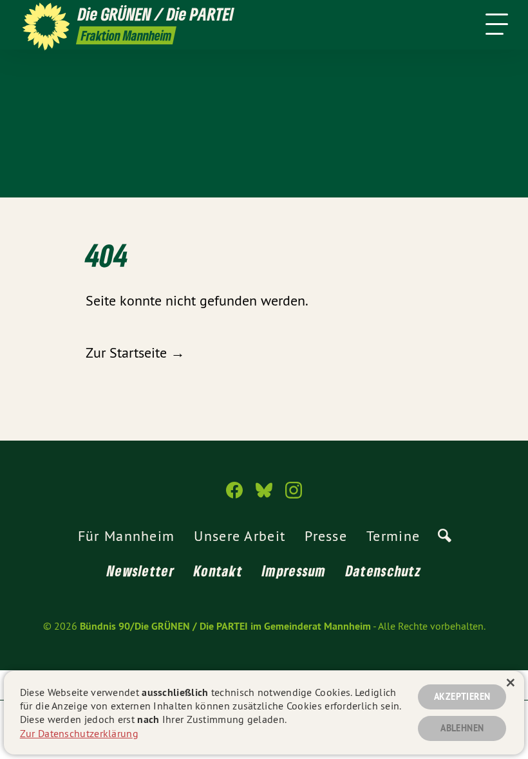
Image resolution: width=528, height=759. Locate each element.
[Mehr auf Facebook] (234, 495)
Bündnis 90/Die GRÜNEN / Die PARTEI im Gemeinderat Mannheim (225, 626)
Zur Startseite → (135, 352)
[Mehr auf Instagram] (293, 495)
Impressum (294, 571)
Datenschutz (383, 571)
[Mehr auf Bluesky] (264, 495)
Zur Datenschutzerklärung (79, 733)
